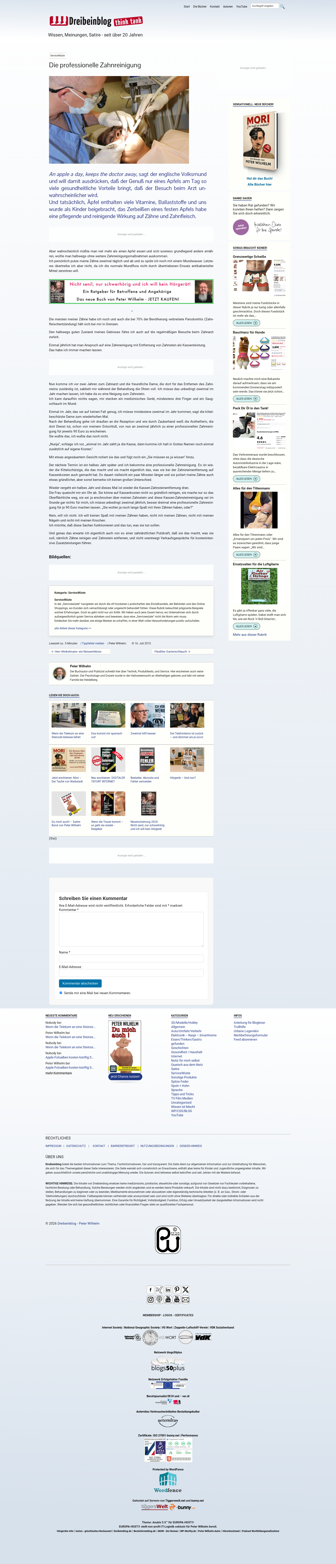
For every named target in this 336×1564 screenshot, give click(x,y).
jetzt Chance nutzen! (125, 1076)
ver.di (185, 1396)
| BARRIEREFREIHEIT (120, 1146)
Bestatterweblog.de (145, 1531)
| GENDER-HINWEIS (188, 1146)
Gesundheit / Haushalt (186, 1052)
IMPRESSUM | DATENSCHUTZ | (68, 1146)
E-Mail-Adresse (70, 967)
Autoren (228, 6)
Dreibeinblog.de (123, 1531)
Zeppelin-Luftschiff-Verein (191, 1327)
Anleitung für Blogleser (249, 1022)
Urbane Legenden (246, 1031)
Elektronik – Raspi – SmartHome (194, 1035)
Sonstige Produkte (184, 1077)
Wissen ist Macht (183, 1107)
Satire (175, 1069)
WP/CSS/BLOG (181, 1111)
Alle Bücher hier (260, 184)
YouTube (241, 6)
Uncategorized (181, 1102)
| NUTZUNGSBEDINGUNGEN (155, 1146)
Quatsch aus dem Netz (187, 1064)
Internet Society (112, 1327)
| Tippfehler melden (92, 643)
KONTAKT (98, 1146)
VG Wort (167, 1327)
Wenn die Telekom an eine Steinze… (70, 1027)
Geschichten (179, 1048)
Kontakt (215, 6)
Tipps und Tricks (182, 1094)
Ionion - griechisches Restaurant (94, 1531)
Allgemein (178, 1027)
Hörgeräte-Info (65, 1531)
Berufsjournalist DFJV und (163, 1396)
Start (187, 6)
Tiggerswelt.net (175, 1500)
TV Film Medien (182, 1098)
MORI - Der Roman (168, 1531)
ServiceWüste (180, 1073)
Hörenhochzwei (231, 1531)
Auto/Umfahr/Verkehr (186, 1031)
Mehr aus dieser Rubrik (250, 635)
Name (64, 952)
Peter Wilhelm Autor (209, 1531)
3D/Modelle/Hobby (184, 1022)
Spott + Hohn (180, 1086)
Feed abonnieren (245, 1039)
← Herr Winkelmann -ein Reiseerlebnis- (76, 651)
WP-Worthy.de (188, 1531)
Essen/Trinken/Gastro (186, 1039)
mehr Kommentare (59, 1073)
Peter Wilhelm (80, 666)
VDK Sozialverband (222, 1327)
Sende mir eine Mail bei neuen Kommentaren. (97, 993)
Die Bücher (199, 6)
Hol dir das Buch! (259, 178)
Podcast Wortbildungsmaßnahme (260, 1531)
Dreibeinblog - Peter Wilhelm (79, 1223)
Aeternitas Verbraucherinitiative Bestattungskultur (168, 1411)
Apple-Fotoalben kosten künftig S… (70, 1057)
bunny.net (197, 1500)
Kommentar (69, 910)
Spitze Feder (180, 1081)
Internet (176, 1056)
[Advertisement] (131, 234)
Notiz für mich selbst (185, 1060)
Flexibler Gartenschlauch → (172, 651)
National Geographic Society (142, 1327)
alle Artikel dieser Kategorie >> (72, 628)
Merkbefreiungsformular (251, 1035)
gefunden (177, 1043)
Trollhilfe (240, 1027)
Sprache (177, 1090)
